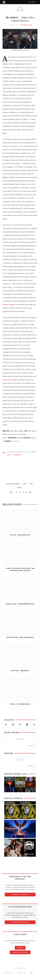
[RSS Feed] (34, 724)
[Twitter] (19, 492)
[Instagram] (13, 724)
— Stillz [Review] (20, 670)
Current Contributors (20, 952)
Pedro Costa (6, 380)
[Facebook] (16, 492)
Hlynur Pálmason (9, 304)
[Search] (29, 2)
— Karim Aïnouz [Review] (20, 637)
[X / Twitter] (6, 724)
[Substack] (27, 724)
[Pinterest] (23, 492)
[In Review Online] (20, 9)
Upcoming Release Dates (20, 922)
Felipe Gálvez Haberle (13, 483)
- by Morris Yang (26, 25)
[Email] (26, 492)
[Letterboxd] (20, 724)
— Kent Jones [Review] (20, 535)
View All (31, 745)
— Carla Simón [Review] (20, 704)
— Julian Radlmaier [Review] (20, 604)
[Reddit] (30, 492)
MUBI (25, 483)
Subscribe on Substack (20, 894)
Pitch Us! (20, 947)
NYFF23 (20, 487)
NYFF (31, 483)
